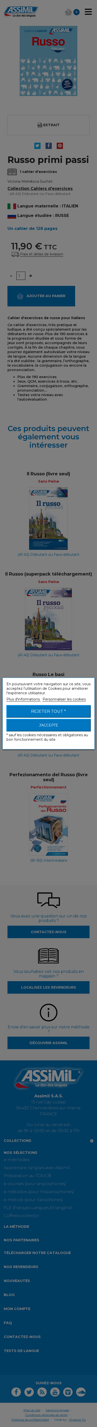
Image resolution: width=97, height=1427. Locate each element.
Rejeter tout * (48, 711)
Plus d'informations (23, 699)
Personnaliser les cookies (64, 699)
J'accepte (48, 725)
